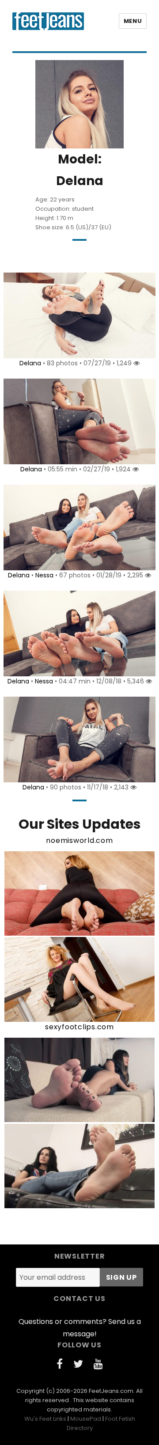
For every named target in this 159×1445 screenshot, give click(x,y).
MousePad (85, 1419)
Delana (30, 363)
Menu (133, 21)
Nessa (44, 575)
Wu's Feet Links (45, 1419)
